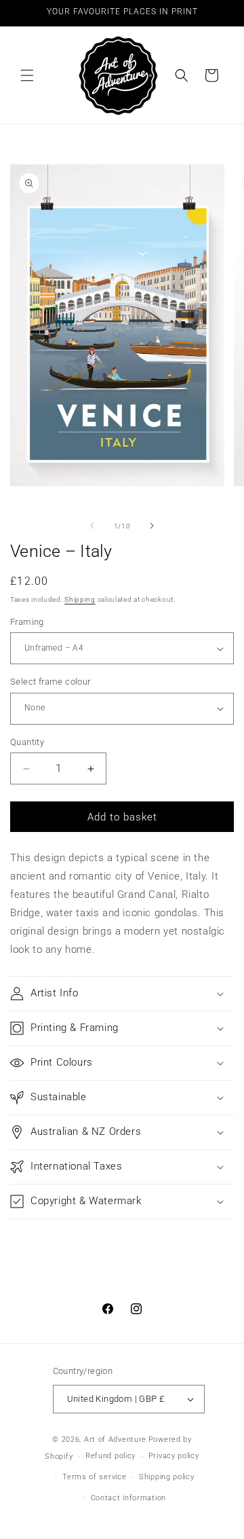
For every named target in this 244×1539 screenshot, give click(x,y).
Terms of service (94, 1476)
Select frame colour (50, 681)
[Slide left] (92, 526)
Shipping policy (167, 1476)
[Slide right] (152, 526)
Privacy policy (173, 1455)
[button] (27, 75)
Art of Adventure (115, 1439)
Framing (27, 622)
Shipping (80, 599)
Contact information (128, 1497)
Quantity (27, 742)
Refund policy (110, 1455)
